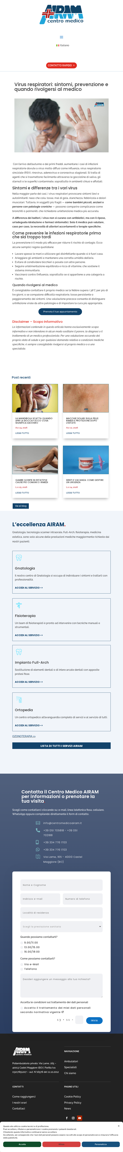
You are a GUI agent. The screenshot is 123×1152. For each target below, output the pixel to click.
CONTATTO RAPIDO (60, 65)
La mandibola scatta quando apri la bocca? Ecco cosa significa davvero (34, 420)
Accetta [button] (22, 1144)
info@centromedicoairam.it (62, 823)
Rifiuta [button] (61, 1144)
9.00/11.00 (31, 942)
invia (94, 1020)
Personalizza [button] (101, 1144)
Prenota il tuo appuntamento (60, 311)
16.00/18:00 (32, 952)
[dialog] (61, 1137)
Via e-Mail (31, 964)
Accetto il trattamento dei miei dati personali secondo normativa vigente (55, 1010)
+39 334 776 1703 (55, 842)
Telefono (30, 969)
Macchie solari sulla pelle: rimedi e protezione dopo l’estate (82, 420)
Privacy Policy (72, 1102)
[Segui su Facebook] (66, 1118)
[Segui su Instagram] (73, 1118)
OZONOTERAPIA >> (24, 736)
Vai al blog (20, 505)
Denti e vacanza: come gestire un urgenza (84, 481)
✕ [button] (119, 1125)
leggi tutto (22, 433)
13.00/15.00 (32, 947)
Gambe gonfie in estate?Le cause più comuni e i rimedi (31, 481)
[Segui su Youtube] (79, 1118)
